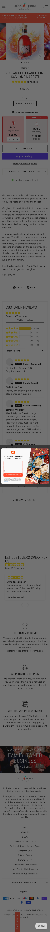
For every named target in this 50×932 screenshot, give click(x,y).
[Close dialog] (47, 450)
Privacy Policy (6, 481)
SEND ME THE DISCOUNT (13, 475)
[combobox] (5, 471)
